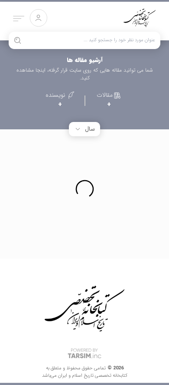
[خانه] (84, 308)
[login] (38, 18)
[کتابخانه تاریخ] (139, 21)
